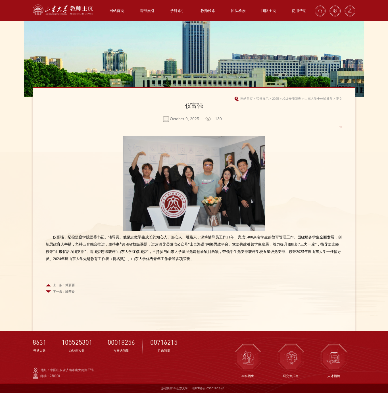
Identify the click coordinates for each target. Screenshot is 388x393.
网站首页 (246, 98)
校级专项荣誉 (291, 98)
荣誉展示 (262, 98)
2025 (275, 98)
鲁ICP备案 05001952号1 (208, 388)
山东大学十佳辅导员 (318, 98)
